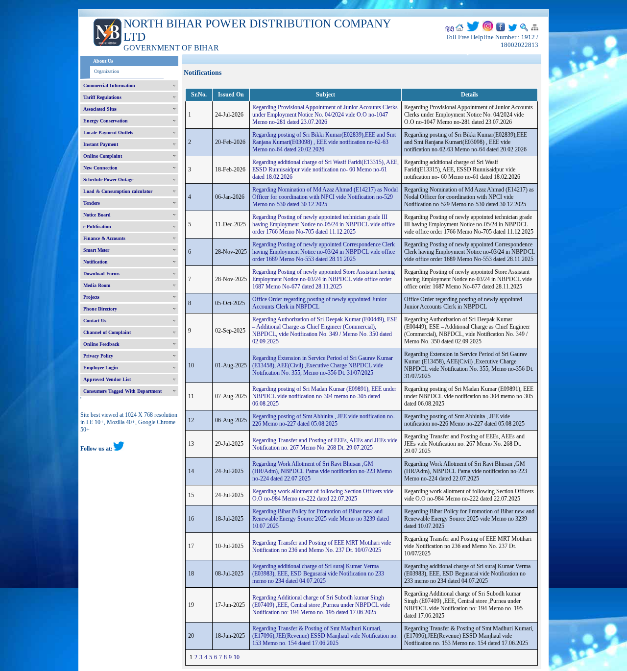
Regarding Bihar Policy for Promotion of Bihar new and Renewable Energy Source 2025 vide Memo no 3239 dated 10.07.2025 (320, 518)
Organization (106, 71)
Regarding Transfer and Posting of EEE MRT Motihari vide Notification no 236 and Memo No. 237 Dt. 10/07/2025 (321, 546)
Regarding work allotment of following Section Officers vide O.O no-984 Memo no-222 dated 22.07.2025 (322, 495)
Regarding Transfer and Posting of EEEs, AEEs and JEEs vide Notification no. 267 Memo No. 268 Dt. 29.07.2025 (324, 444)
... (243, 657)
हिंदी (449, 29)
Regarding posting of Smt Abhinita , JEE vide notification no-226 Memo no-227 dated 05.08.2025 (323, 420)
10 (237, 657)
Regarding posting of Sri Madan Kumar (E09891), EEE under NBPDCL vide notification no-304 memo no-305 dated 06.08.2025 (324, 396)
